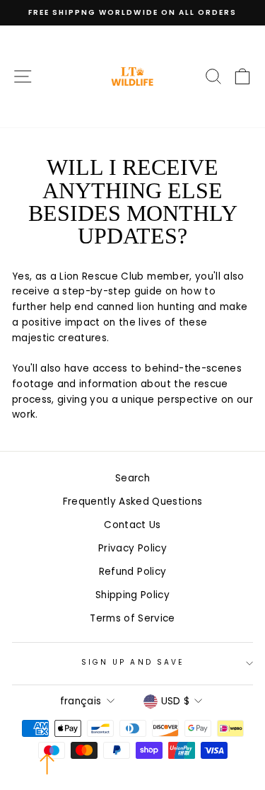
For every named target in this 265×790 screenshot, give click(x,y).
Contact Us (132, 525)
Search (132, 478)
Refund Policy (132, 571)
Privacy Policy (132, 548)
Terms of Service (132, 618)
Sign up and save (132, 662)
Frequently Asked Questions (133, 501)
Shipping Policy (132, 595)
